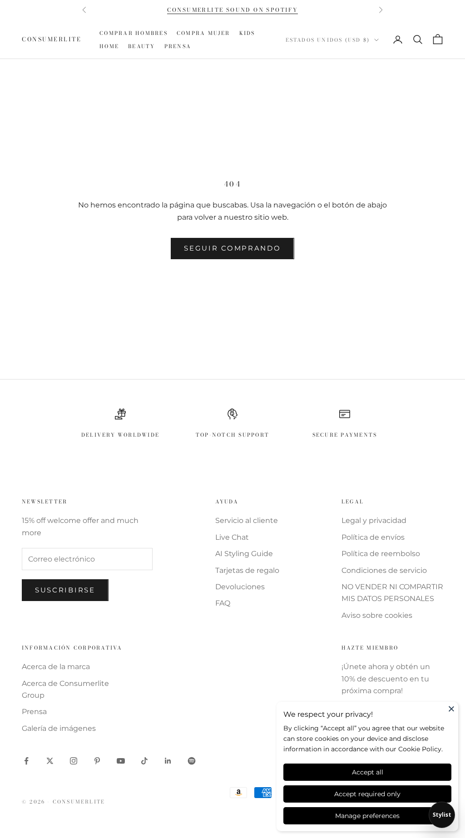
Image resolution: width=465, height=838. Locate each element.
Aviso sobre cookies (376, 615)
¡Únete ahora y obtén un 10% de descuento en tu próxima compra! (385, 678)
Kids (247, 33)
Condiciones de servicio (384, 570)
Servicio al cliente (246, 520)
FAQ (222, 603)
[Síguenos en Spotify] (191, 760)
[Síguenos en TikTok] (144, 760)
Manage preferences (367, 816)
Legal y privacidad (373, 520)
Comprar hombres (133, 33)
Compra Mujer (203, 33)
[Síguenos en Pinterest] (97, 760)
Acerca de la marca (56, 666)
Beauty (141, 46)
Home (109, 46)
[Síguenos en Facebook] (26, 760)
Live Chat (232, 537)
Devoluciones (240, 586)
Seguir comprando (232, 248)
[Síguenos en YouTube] (120, 760)
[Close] (451, 708)
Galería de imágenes (59, 728)
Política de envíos (373, 537)
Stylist (442, 814)
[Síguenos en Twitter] (49, 760)
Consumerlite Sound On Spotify (232, 9)
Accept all (367, 772)
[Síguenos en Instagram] (73, 760)
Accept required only (367, 794)
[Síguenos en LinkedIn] (168, 760)
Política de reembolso (380, 553)
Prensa (177, 46)
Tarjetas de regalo (247, 570)
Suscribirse (65, 590)
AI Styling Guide (244, 553)
